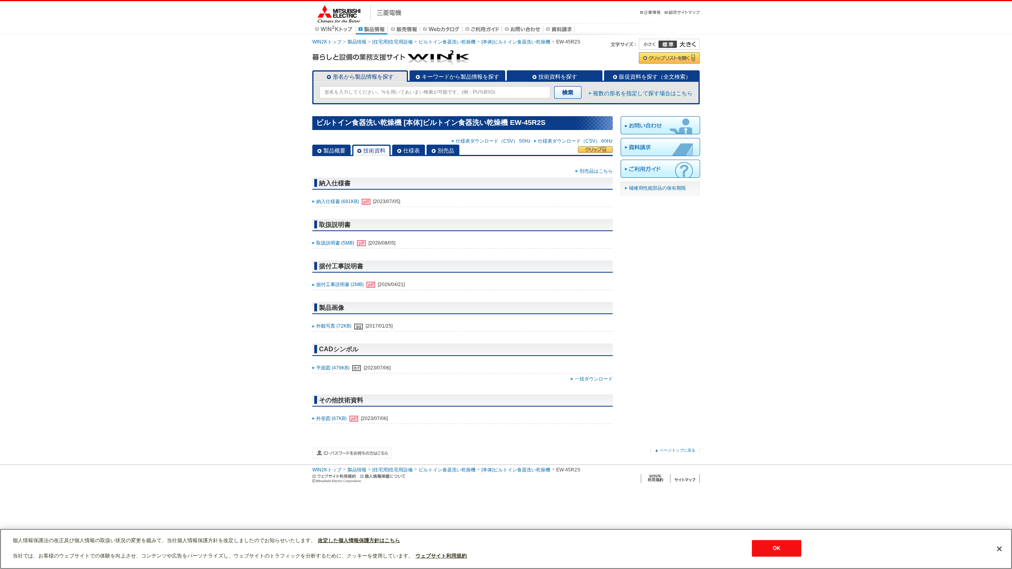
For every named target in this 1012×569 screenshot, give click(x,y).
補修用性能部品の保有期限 (657, 188)
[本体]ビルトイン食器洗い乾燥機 (515, 42)
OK (776, 548)
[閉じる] (999, 549)
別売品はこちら (596, 171)
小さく (653, 44)
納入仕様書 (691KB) (338, 201)
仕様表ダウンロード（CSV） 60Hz (575, 141)
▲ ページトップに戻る (675, 450)
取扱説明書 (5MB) (335, 243)
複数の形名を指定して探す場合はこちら (643, 93)
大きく (684, 44)
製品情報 (356, 42)
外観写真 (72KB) (334, 326)
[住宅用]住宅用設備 (392, 42)
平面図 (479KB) (333, 368)
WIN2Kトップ (327, 42)
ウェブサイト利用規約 (441, 556)
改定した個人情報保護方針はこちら (359, 540)
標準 (667, 44)
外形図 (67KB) (332, 418)
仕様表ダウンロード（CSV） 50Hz (494, 141)
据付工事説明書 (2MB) (340, 284)
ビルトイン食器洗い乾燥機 (447, 42)
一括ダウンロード (594, 379)
